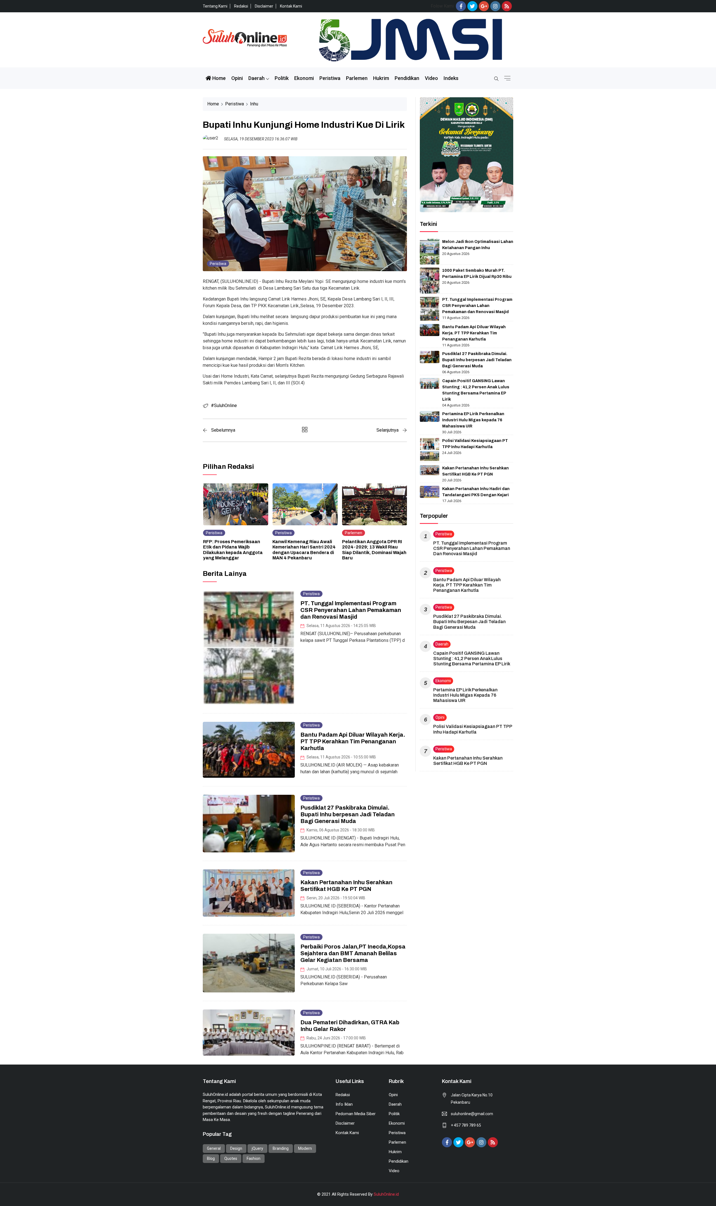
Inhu (254, 104)
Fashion (253, 1158)
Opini (237, 78)
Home (218, 78)
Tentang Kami (215, 6)
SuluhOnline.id (386, 1194)
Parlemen (357, 78)
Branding (281, 1148)
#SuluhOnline (224, 405)
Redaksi (241, 6)
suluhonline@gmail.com (472, 1114)
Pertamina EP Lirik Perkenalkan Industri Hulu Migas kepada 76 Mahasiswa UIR (473, 420)
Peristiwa (329, 78)
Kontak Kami (291, 6)
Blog (211, 1158)
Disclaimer (264, 6)
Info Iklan (344, 1104)
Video (431, 78)
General (214, 1148)
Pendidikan (407, 78)
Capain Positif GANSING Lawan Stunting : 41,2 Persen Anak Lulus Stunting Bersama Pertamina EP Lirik (471, 658)
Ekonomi (304, 78)
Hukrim (381, 78)
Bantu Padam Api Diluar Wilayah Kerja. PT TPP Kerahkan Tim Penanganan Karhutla (352, 741)
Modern (305, 1148)
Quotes (230, 1158)
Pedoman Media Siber (356, 1113)
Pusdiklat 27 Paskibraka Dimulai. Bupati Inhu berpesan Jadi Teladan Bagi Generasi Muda (347, 814)
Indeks (451, 78)
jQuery (257, 1148)
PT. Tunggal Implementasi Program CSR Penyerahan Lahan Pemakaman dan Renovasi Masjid (350, 610)
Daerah (256, 78)
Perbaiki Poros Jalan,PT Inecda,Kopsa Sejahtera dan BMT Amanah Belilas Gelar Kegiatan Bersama (353, 953)
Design (236, 1148)
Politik (282, 78)
